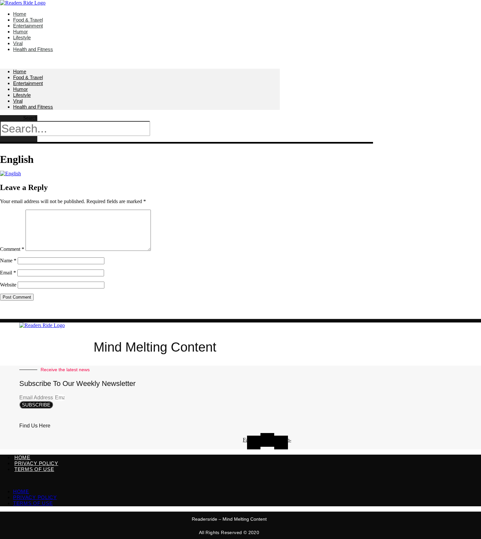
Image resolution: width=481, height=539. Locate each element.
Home (19, 71)
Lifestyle (22, 95)
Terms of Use (34, 469)
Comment (12, 249)
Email (8, 272)
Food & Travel (28, 77)
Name (8, 260)
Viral (18, 101)
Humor (20, 89)
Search (30, 118)
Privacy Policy (36, 463)
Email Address (36, 397)
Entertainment (28, 83)
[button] (140, 60)
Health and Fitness (33, 49)
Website (8, 284)
